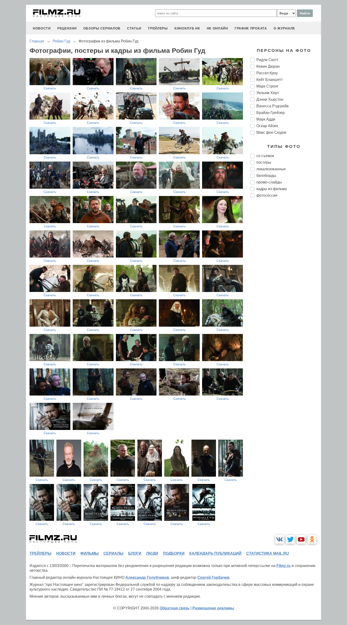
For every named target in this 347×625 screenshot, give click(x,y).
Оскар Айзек (267, 126)
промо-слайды (269, 182)
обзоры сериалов (102, 28)
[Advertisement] (285, 280)
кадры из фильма (271, 189)
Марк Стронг (267, 86)
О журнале (284, 28)
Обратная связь (175, 608)
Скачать (50, 88)
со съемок (265, 156)
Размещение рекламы (213, 608)
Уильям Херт (267, 93)
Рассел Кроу (267, 73)
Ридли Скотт (267, 60)
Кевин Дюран (268, 66)
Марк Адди (265, 119)
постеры (263, 162)
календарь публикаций (215, 553)
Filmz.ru (283, 566)
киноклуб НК (187, 28)
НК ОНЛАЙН (217, 28)
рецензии (67, 28)
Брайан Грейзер (270, 113)
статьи (134, 28)
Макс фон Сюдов (271, 132)
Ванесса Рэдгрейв (272, 106)
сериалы (113, 553)
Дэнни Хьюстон (269, 99)
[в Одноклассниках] (312, 539)
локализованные (271, 169)
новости (42, 28)
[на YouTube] (301, 539)
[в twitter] (290, 539)
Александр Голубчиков (147, 577)
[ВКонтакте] (279, 539)
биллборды (266, 176)
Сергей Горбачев (213, 577)
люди (152, 553)
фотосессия (266, 195)
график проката (251, 28)
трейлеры (158, 28)
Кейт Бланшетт (269, 80)
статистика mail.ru (267, 553)
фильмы (89, 553)
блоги (134, 553)
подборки (174, 553)
